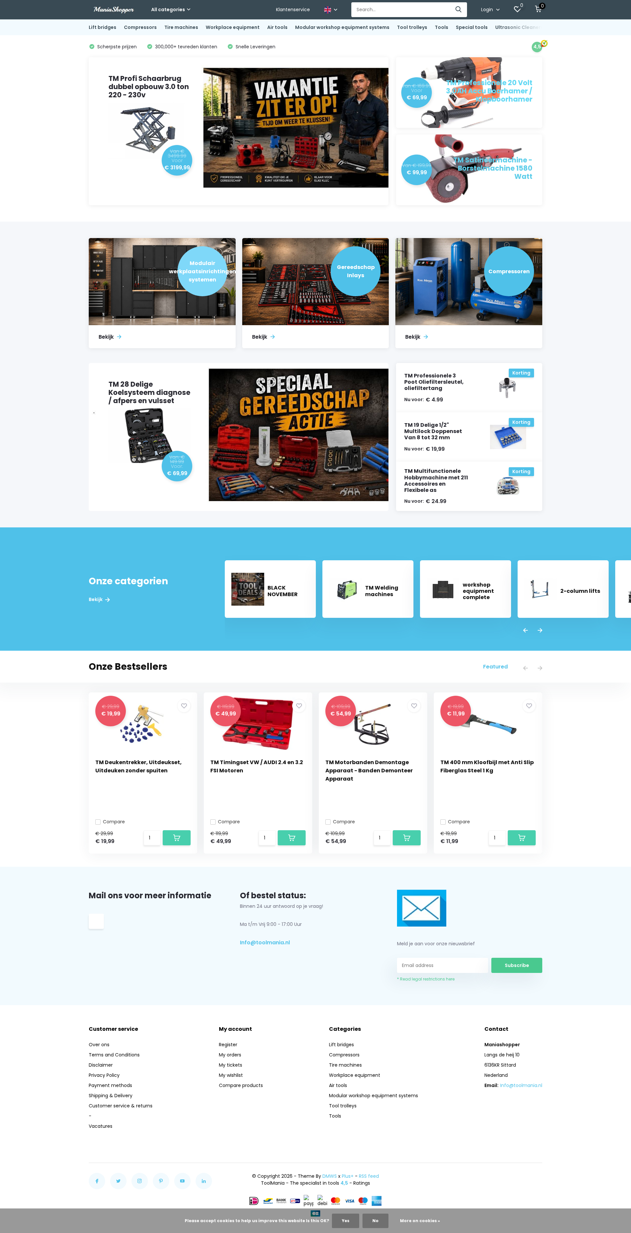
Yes (345, 1220)
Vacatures (100, 1126)
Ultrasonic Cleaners (519, 27)
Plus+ (348, 1176)
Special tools (472, 27)
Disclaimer (101, 1065)
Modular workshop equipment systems (342, 27)
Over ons (99, 1044)
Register (228, 1044)
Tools (441, 27)
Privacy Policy (104, 1075)
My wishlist (231, 1075)
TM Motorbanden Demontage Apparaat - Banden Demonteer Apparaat (369, 771)
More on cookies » (420, 1220)
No (375, 1220)
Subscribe (517, 965)
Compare (114, 821)
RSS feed (369, 1176)
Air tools (277, 27)
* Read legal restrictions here (426, 979)
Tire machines (181, 27)
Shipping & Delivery (110, 1095)
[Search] (459, 9)
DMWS (329, 1176)
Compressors (140, 27)
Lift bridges (102, 27)
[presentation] (525, 630)
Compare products (241, 1085)
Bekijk (96, 599)
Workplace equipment (233, 27)
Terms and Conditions (114, 1055)
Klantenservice (293, 9)
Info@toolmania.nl (265, 942)
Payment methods (110, 1085)
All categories (168, 9)
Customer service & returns (120, 1105)
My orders (230, 1055)
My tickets (230, 1065)
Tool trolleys (412, 27)
